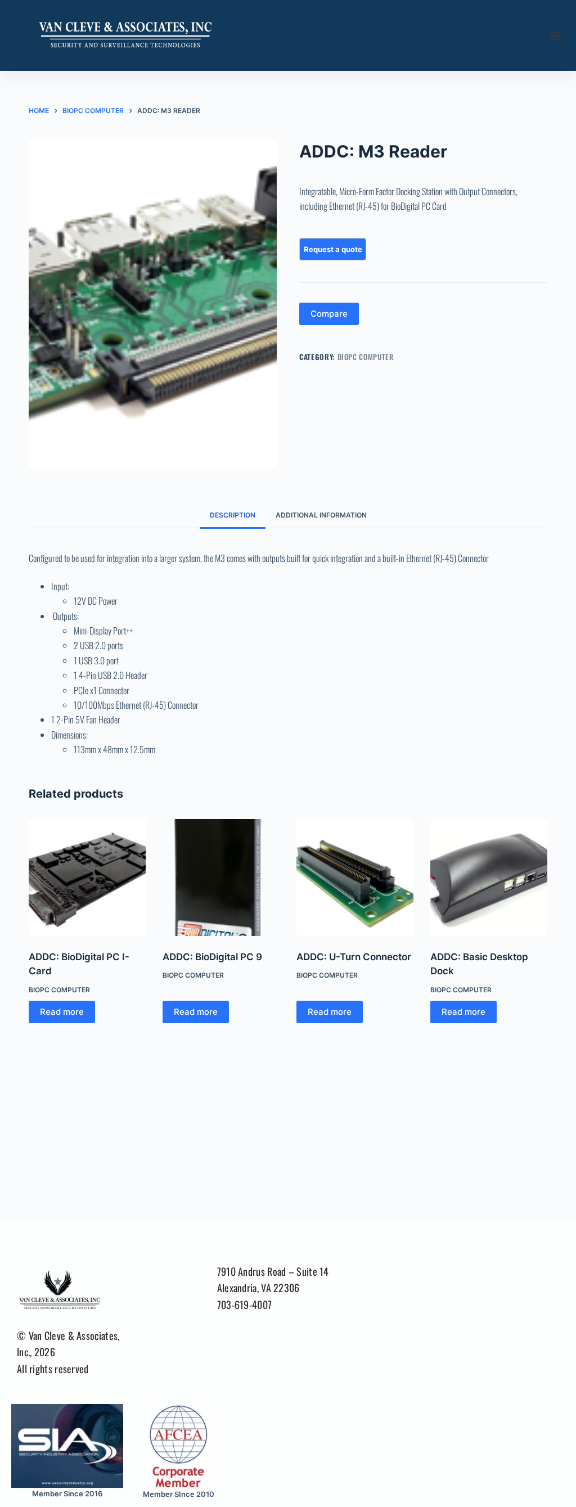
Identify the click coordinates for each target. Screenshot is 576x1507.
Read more (62, 1011)
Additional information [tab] (321, 515)
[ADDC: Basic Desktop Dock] (488, 877)
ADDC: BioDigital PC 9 (212, 956)
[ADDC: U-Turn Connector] (354, 877)
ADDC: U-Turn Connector (353, 956)
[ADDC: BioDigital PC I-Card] (87, 877)
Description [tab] (232, 515)
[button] (555, 35)
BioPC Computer (366, 356)
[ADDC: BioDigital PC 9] (221, 877)
